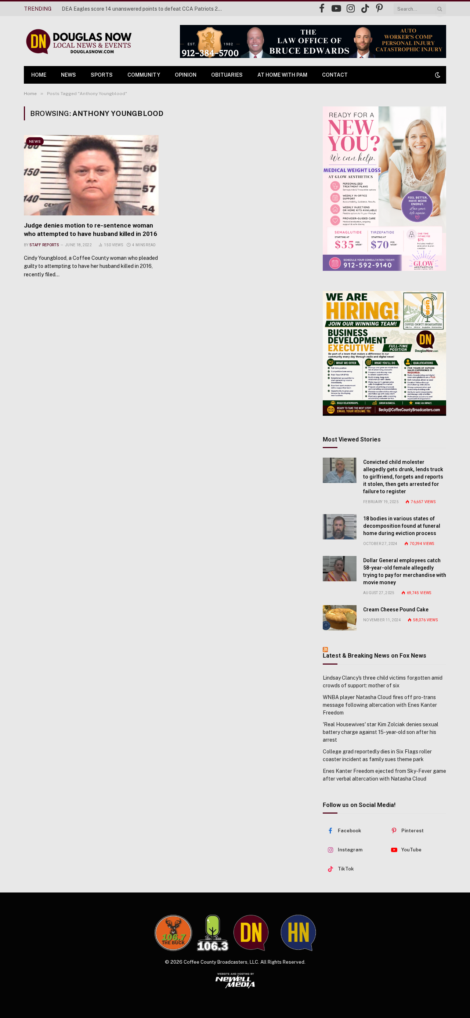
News (68, 75)
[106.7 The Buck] (173, 933)
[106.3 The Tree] (213, 933)
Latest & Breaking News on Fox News (374, 655)
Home (38, 75)
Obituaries (227, 75)
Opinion (185, 75)
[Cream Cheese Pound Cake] (340, 617)
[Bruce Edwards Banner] (313, 41)
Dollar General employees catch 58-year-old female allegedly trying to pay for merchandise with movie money (404, 571)
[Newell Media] (235, 980)
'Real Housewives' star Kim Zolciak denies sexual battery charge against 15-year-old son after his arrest (380, 732)
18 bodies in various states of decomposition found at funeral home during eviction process (401, 526)
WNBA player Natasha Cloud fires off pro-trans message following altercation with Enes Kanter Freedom (380, 705)
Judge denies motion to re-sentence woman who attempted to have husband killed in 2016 (90, 229)
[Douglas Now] (78, 41)
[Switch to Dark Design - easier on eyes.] (437, 75)
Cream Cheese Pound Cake (396, 609)
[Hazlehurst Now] (298, 933)
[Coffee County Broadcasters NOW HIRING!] (384, 353)
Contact (335, 75)
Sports (102, 75)
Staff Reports (44, 245)
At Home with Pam (282, 75)
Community (143, 75)
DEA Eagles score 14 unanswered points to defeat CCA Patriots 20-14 (144, 9)
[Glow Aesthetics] (384, 188)
